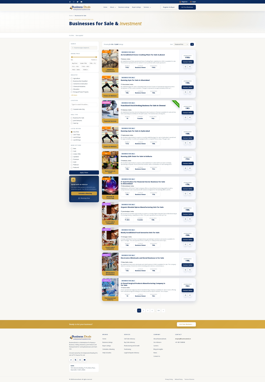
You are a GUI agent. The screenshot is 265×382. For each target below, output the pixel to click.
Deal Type (74, 114)
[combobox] (84, 105)
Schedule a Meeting (85, 193)
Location (74, 100)
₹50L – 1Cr (93, 63)
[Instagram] (74, 2)
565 (159, 310)
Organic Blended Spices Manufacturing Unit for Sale (142, 207)
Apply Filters (84, 172)
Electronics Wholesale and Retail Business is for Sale (142, 258)
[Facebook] (70, 2)
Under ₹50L (83, 63)
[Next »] (163, 311)
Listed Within (76, 128)
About (112, 7)
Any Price (74, 63)
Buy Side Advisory (129, 342)
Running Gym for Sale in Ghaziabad (135, 80)
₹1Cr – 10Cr (75, 66)
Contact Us (157, 356)
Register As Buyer (169, 7)
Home (105, 7)
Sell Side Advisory (129, 339)
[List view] (192, 44)
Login (194, 2)
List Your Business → (186, 324)
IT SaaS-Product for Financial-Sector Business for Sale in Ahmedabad (143, 183)
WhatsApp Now (85, 198)
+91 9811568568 (180, 342)
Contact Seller (187, 62)
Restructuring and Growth (131, 346)
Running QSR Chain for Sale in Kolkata (136, 156)
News (155, 353)
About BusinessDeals (160, 339)
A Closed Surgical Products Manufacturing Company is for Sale (143, 284)
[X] (75, 360)
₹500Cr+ (85, 69)
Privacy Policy (169, 379)
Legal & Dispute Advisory (131, 353)
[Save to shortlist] (185, 66)
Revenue (127, 65)
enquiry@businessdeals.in (183, 339)
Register (185, 2)
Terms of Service (189, 379)
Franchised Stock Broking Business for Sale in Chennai (143, 105)
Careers (156, 346)
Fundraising (127, 349)
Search (73, 43)
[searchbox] (84, 104)
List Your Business (187, 7)
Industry (74, 75)
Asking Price (75, 53)
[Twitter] (77, 2)
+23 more (74, 95)
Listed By (140, 65)
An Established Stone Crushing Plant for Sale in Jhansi (143, 55)
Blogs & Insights (158, 349)
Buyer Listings (136, 7)
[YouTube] (81, 2)
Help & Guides (106, 353)
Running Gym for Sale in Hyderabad (135, 131)
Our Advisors (157, 342)
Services (146, 7)
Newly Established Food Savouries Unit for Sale (140, 232)
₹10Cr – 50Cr (85, 66)
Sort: (171, 44)
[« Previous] (134, 311)
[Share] (189, 66)
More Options (76, 145)
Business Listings (124, 7)
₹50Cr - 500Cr (76, 69)
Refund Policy (179, 379)
